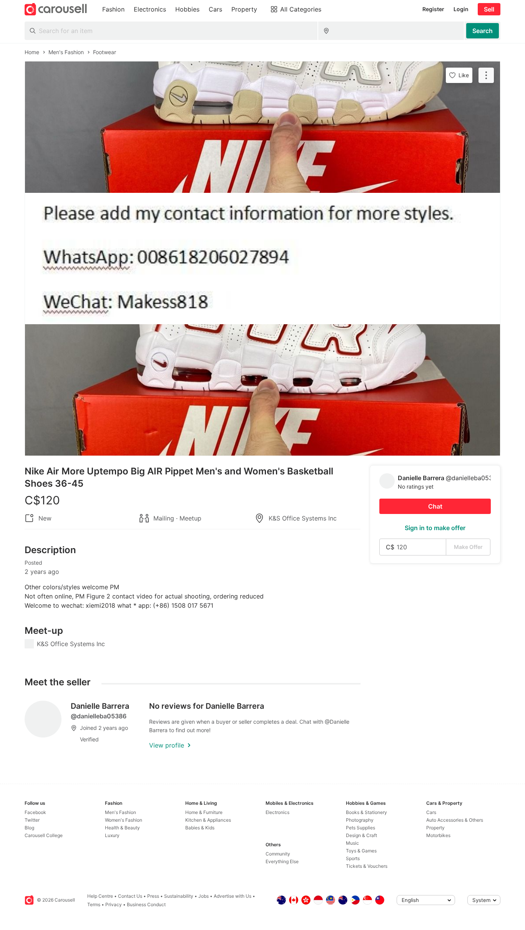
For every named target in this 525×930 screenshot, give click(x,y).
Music (352, 843)
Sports (353, 858)
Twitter (32, 820)
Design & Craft (361, 835)
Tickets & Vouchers (366, 866)
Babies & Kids (199, 828)
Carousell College (44, 835)
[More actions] (486, 75)
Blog (29, 828)
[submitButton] (482, 30)
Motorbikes (438, 835)
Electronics (277, 812)
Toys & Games (361, 851)
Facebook (35, 812)
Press (153, 896)
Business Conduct (146, 904)
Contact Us (130, 896)
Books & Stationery (366, 812)
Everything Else (282, 861)
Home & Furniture (204, 812)
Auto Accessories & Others (454, 820)
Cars (431, 812)
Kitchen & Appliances (208, 820)
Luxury (112, 835)
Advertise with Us (232, 896)
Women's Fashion (123, 820)
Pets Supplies (360, 828)
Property (435, 828)
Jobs (203, 896)
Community (278, 854)
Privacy (113, 904)
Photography (360, 820)
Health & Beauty (122, 828)
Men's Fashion (120, 812)
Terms (93, 904)
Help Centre (100, 896)
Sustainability (178, 896)
